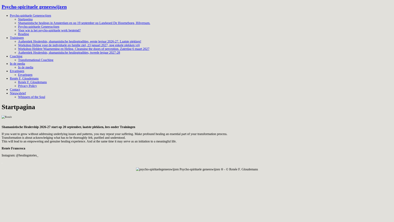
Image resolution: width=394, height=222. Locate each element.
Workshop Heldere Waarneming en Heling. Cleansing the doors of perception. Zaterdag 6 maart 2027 (83, 49)
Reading (23, 34)
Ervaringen (17, 71)
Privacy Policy (27, 86)
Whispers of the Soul (31, 97)
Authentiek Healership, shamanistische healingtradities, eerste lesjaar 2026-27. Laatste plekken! (79, 41)
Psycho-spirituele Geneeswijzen (30, 15)
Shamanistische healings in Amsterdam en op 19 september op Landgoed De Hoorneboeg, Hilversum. (84, 23)
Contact (15, 89)
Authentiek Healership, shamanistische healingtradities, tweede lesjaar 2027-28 (69, 52)
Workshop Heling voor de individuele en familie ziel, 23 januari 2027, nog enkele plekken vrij (79, 45)
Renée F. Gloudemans (24, 78)
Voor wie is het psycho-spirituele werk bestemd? (49, 30)
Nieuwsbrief (18, 93)
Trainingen (17, 37)
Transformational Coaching (35, 60)
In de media (17, 63)
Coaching (16, 56)
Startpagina (25, 19)
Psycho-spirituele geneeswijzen (34, 6)
